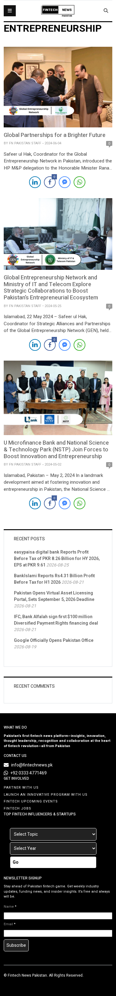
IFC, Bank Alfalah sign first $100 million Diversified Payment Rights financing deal (56, 620)
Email (9, 924)
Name (10, 906)
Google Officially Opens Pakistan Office (53, 640)
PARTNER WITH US (21, 787)
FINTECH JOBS (17, 808)
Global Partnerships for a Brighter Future (54, 135)
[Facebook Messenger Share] (65, 182)
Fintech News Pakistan (27, 975)
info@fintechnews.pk (32, 765)
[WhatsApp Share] (79, 182)
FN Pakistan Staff (25, 143)
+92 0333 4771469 (29, 773)
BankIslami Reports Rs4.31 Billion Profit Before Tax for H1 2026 (54, 579)
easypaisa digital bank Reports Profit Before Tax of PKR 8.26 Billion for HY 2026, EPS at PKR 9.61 (57, 558)
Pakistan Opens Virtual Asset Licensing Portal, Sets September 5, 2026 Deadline (54, 596)
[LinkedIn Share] (35, 182)
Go (16, 862)
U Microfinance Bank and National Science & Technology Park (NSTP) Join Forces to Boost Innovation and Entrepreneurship (56, 449)
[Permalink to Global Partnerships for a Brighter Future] (58, 86)
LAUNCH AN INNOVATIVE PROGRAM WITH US (46, 794)
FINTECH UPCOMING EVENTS (31, 801)
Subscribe (16, 945)
